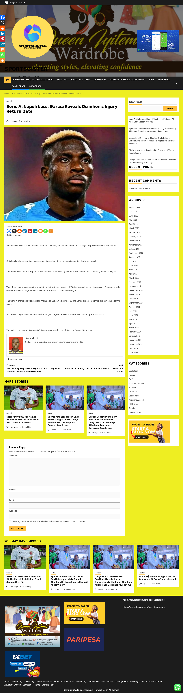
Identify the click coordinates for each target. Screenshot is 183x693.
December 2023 (136, 340)
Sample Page (18, 86)
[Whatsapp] (45, 231)
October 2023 (135, 348)
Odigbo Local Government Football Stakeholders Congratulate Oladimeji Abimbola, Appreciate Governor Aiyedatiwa (103, 422)
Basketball (133, 371)
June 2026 (133, 216)
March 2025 (134, 278)
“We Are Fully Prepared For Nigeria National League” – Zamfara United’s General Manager (33, 368)
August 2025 (134, 257)
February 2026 (135, 232)
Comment (14, 455)
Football (9, 101)
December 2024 (136, 290)
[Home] (7, 80)
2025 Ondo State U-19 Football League (32, 80)
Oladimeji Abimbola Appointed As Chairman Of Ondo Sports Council (158, 578)
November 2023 (136, 344)
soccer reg (35, 86)
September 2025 (136, 253)
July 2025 (133, 261)
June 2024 (133, 315)
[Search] (176, 83)
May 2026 (133, 220)
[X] (14, 231)
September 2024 (136, 303)
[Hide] (1, 65)
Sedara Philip (25, 121)
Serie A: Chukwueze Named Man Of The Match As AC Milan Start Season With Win (22, 420)
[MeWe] (35, 231)
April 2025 (133, 274)
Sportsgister (26, 69)
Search (135, 102)
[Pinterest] (30, 231)
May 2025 (133, 270)
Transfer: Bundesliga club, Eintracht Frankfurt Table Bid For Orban (94, 368)
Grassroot (133, 392)
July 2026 (133, 212)
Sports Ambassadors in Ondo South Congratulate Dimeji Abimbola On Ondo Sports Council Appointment (63, 421)
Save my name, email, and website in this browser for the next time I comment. (49, 521)
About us (62, 80)
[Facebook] (9, 231)
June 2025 (133, 265)
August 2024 (134, 307)
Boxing (132, 375)
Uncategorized (135, 412)
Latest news (134, 396)
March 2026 (134, 228)
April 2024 (133, 323)
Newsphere (100, 690)
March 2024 (134, 328)
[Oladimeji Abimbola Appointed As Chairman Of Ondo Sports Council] (158, 557)
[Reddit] (19, 231)
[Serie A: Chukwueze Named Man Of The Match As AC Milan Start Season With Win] (23, 398)
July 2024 (133, 311)
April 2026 (133, 224)
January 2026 (135, 236)
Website (13, 511)
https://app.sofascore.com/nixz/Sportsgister (144, 600)
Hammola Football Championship (127, 80)
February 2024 (135, 332)
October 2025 (135, 249)
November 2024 (136, 294)
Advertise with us (80, 80)
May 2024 (133, 319)
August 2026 (134, 208)
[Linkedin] (24, 231)
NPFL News (133, 404)
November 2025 (136, 245)
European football (136, 383)
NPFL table (164, 80)
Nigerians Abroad (136, 400)
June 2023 (133, 352)
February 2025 (135, 282)
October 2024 (135, 299)
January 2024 (135, 336)
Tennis (132, 408)
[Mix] (40, 231)
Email (12, 500)
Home (151, 80)
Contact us (100, 80)
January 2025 (135, 286)
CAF (130, 379)
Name (12, 489)
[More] (50, 231)
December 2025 (136, 241)
